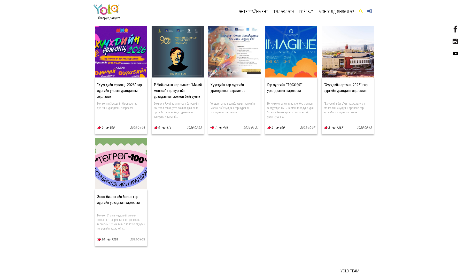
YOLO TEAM (350, 271)
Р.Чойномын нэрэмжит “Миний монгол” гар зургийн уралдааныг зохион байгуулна (178, 91)
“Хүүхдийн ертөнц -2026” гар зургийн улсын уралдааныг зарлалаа (119, 91)
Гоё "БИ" (306, 11)
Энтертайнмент (253, 11)
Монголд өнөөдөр (336, 11)
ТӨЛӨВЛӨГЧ (283, 11)
